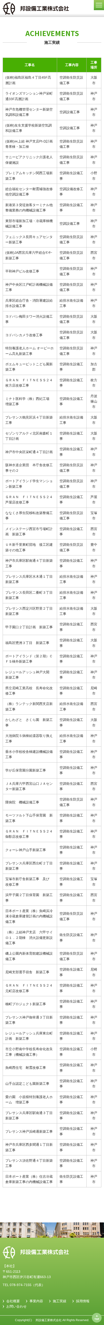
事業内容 (36, 1301)
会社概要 (13, 1301)
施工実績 (59, 1301)
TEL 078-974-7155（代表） (24, 1285)
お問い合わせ (16, 1306)
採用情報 (82, 1301)
